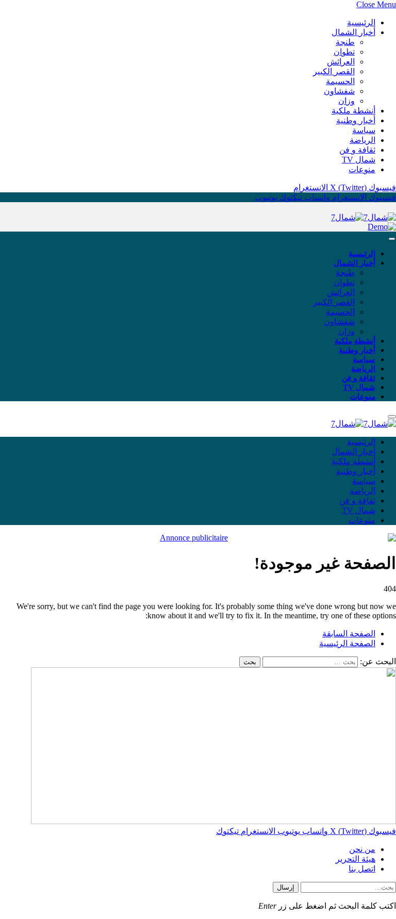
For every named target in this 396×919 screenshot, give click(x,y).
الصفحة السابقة (348, 633)
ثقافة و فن (357, 149)
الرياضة (362, 140)
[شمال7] (363, 217)
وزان (346, 100)
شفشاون (339, 91)
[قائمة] (392, 239)
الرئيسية (361, 22)
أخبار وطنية (355, 120)
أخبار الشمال (353, 32)
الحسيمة (340, 81)
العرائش (341, 61)
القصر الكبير (334, 71)
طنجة (345, 42)
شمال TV (358, 159)
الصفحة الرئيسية (347, 643)
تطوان (344, 51)
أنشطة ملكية (353, 110)
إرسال (285, 887)
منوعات (362, 169)
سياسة (363, 130)
